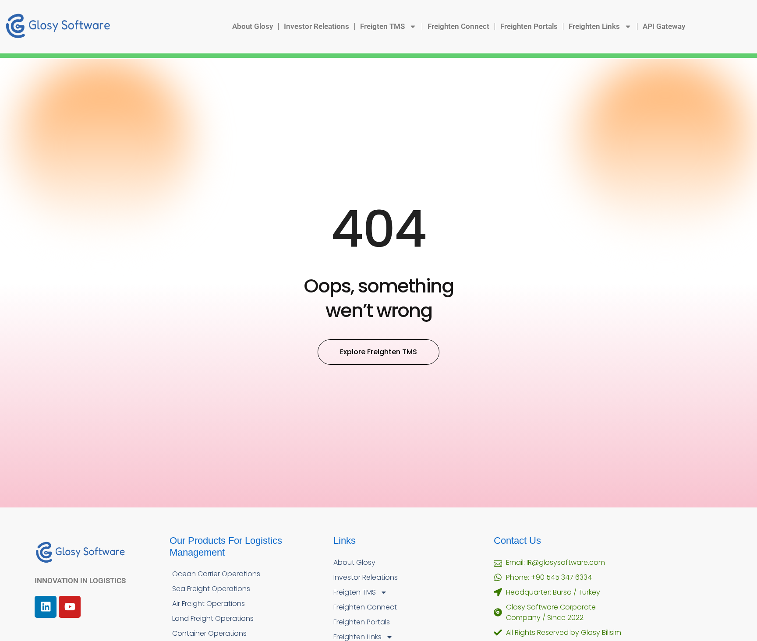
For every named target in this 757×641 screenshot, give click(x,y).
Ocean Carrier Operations (216, 574)
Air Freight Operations (208, 604)
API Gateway (664, 26)
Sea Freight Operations (211, 589)
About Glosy (252, 26)
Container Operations (209, 633)
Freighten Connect (458, 26)
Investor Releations (316, 26)
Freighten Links (594, 26)
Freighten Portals (529, 26)
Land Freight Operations (213, 618)
